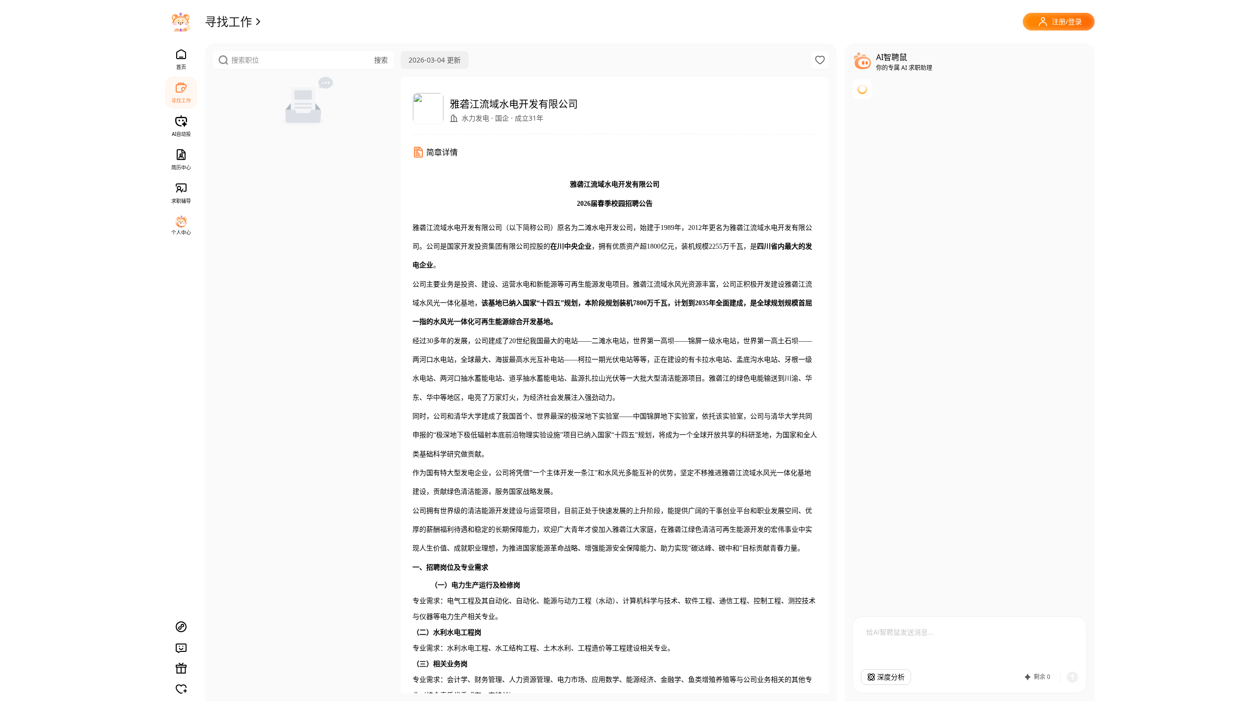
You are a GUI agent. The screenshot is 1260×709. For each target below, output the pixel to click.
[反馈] (181, 647)
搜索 (381, 59)
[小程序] (181, 626)
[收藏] (820, 60)
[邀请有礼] (181, 668)
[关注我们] (181, 688)
